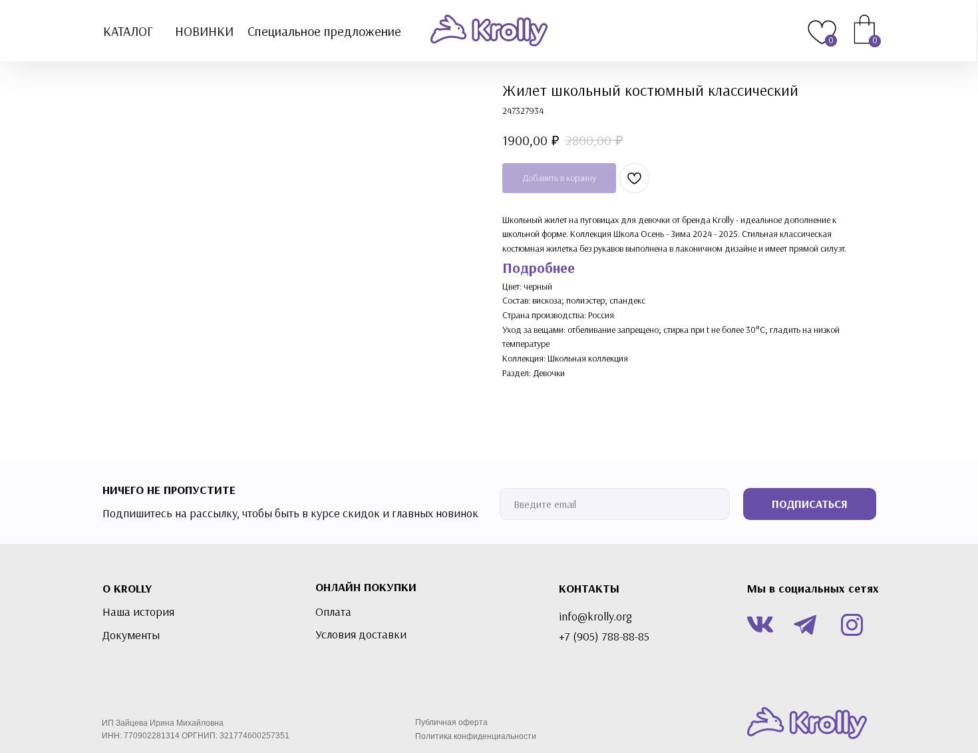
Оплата (333, 612)
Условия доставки (361, 634)
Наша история (138, 612)
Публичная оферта (451, 722)
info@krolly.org (595, 616)
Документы (131, 635)
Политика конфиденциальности (475, 736)
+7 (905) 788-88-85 (604, 636)
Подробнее (538, 268)
